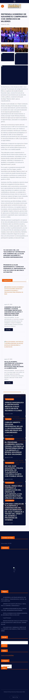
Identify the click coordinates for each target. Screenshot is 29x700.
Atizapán (8, 419)
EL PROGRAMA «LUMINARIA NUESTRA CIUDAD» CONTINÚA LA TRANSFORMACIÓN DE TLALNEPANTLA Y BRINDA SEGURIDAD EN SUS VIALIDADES (14, 448)
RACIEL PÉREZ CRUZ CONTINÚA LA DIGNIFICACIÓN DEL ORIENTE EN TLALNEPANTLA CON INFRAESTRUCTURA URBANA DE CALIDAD (14, 492)
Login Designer (7, 617)
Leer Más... (8, 329)
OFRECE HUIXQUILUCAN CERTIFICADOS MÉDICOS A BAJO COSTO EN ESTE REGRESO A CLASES (14, 406)
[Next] (24, 392)
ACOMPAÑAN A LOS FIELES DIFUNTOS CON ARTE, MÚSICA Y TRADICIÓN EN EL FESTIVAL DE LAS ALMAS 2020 (13, 599)
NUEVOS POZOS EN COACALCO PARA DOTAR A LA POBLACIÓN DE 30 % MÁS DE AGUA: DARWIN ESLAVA (14, 622)
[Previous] (22, 392)
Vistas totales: (4, 543)
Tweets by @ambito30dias (7, 655)
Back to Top (15, 697)
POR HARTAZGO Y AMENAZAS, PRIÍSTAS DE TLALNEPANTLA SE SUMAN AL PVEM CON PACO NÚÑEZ (13, 629)
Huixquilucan (9, 399)
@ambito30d (6, 666)
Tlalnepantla (9, 462)
